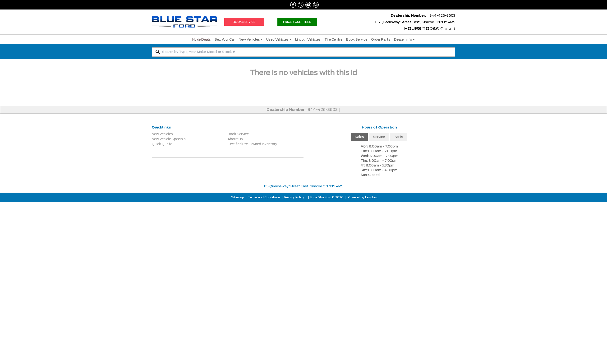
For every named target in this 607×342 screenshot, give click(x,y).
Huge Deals (201, 39)
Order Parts (380, 39)
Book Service (356, 39)
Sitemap (237, 197)
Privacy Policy (294, 197)
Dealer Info (403, 39)
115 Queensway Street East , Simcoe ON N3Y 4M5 (415, 22)
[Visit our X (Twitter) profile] (300, 5)
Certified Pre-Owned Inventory (252, 144)
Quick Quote (162, 144)
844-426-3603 (323, 110)
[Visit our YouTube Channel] (307, 5)
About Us (235, 139)
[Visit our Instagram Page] (315, 5)
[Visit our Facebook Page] (292, 5)
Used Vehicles (277, 39)
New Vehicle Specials (169, 139)
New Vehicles (249, 39)
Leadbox (371, 197)
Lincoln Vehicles (308, 39)
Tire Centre (333, 39)
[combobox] (303, 52)
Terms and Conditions (264, 197)
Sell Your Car (225, 39)
